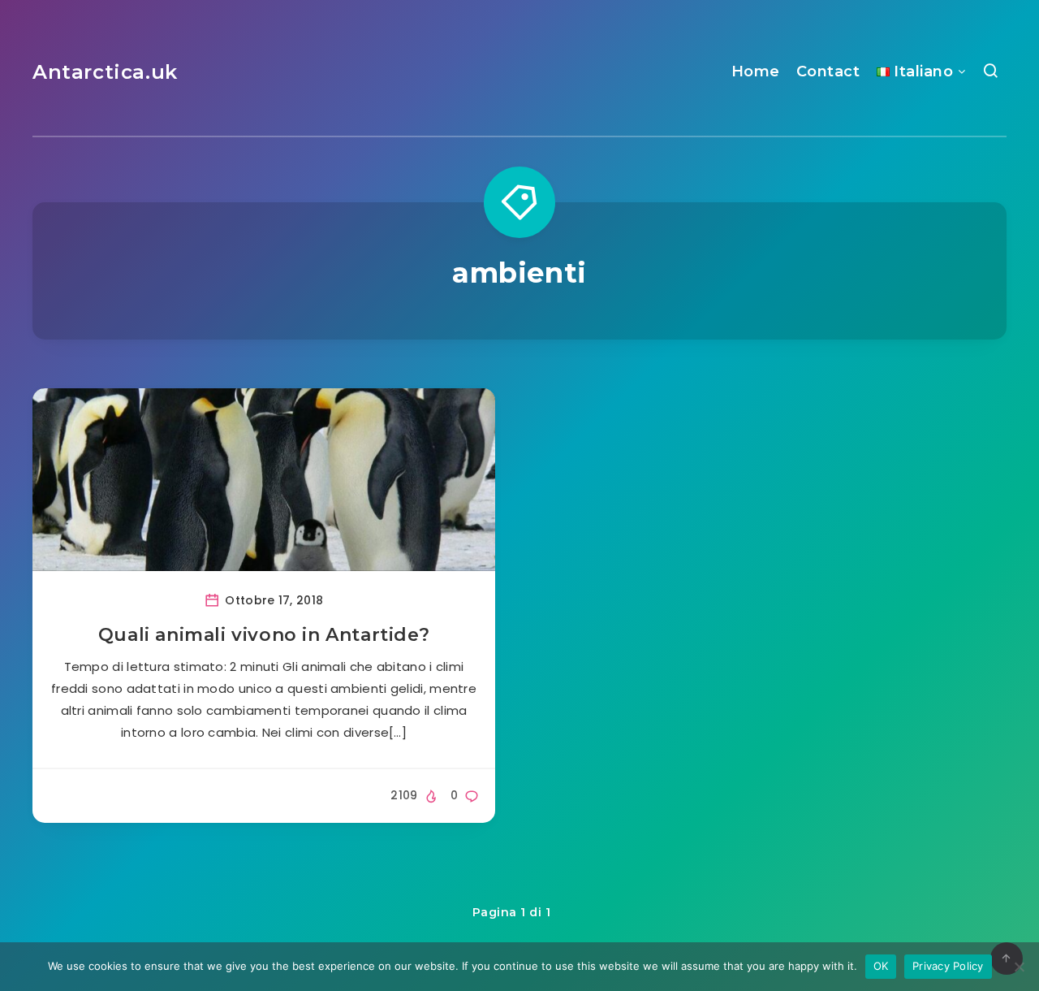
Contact (828, 71)
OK (881, 965)
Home (755, 71)
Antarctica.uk (105, 72)
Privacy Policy (948, 965)
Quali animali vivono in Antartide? (263, 635)
